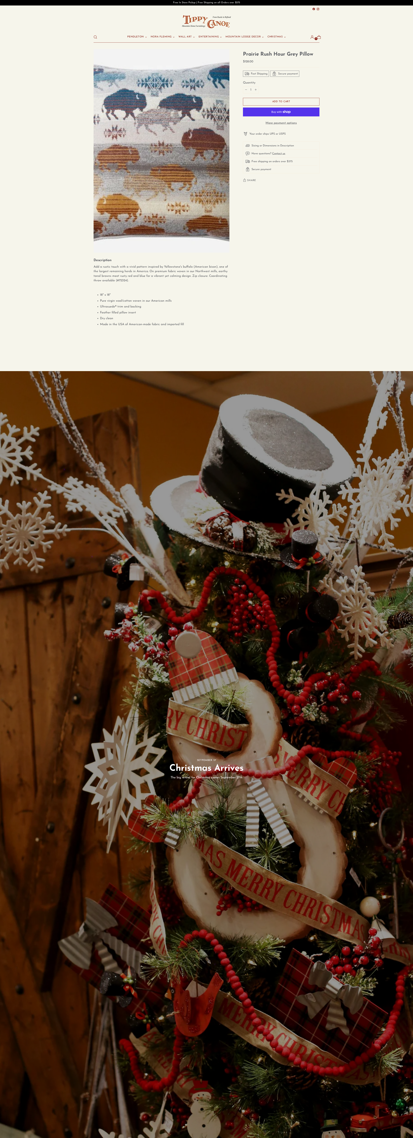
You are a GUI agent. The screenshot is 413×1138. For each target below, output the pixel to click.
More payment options (281, 123)
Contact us (278, 153)
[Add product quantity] (246, 90)
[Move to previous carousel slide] (309, 353)
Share (251, 180)
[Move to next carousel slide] (316, 353)
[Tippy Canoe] (206, 21)
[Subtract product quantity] (256, 90)
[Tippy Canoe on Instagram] (318, 9)
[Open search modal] (95, 37)
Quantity (249, 82)
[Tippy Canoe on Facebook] (313, 9)
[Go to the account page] (311, 37)
